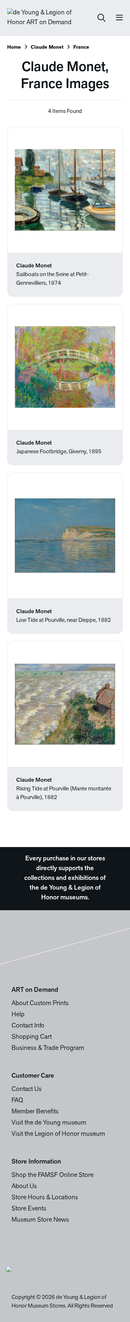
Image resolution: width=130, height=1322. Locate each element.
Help (18, 1015)
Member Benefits (35, 1112)
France (81, 47)
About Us (24, 1186)
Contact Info (28, 1026)
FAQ (17, 1101)
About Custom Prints (40, 1003)
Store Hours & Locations (45, 1198)
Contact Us (27, 1089)
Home (14, 47)
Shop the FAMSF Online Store (53, 1175)
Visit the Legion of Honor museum (58, 1134)
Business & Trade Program (48, 1048)
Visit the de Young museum (49, 1123)
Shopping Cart (32, 1037)
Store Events (29, 1209)
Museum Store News (40, 1220)
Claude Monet (47, 47)
